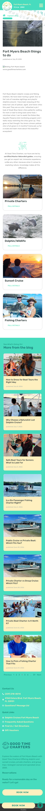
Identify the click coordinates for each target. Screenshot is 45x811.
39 (34, 675)
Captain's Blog (12, 16)
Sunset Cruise (14, 280)
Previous (8, 675)
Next (39, 675)
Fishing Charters (16, 320)
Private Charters (16, 201)
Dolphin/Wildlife (15, 241)
